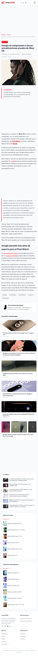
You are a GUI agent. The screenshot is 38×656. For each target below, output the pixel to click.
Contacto (22, 633)
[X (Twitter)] (20, 2)
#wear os (30, 295)
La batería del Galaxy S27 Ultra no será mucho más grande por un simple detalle (21, 479)
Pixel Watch (16, 141)
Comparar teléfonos (26, 618)
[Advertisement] (19, 116)
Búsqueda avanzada (26, 621)
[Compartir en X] (8, 56)
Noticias (3, 34)
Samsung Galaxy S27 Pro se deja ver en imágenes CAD (19, 484)
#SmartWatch (22, 295)
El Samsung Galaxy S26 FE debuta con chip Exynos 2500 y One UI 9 (20, 490)
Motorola (4, 641)
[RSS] (28, 2)
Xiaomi (3, 639)
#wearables (5, 298)
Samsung (4, 633)
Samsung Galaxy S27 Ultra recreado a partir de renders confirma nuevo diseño (21, 505)
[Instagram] (23, 2)
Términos (22, 639)
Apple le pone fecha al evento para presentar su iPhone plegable (21, 500)
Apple (3, 636)
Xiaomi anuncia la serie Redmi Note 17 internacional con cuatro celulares (19, 495)
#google (4, 295)
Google (9, 34)
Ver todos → (6, 519)
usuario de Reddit (12, 256)
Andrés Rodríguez (26, 54)
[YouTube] (25, 2)
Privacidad (23, 636)
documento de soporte (11, 253)
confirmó (14, 161)
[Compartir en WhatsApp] (10, 56)
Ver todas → (4, 644)
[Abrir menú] (35, 3)
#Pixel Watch (12, 295)
